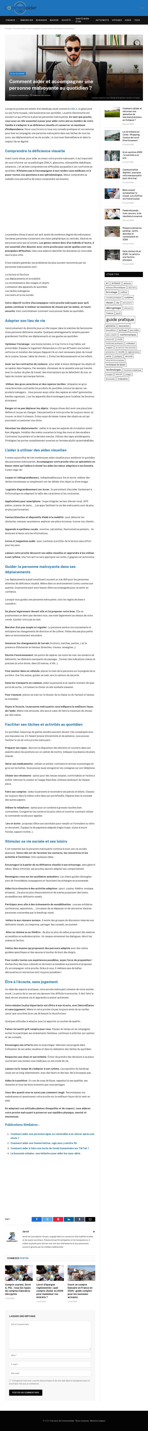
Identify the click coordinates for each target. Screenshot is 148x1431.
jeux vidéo (134, 330)
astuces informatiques (115, 287)
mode (119, 339)
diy (117, 302)
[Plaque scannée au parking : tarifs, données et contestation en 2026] (112, 231)
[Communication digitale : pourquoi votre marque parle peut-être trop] (112, 173)
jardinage (123, 330)
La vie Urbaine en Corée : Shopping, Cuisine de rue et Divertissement (131, 136)
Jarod (25, 1231)
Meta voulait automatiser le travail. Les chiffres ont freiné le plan (132, 194)
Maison (54, 20)
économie (110, 379)
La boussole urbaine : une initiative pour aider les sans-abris (45, 1153)
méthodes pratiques (114, 343)
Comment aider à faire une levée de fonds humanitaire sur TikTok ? (50, 1148)
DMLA (73, 108)
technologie (113, 369)
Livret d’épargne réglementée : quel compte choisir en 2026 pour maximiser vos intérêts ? (49, 1291)
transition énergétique (132, 370)
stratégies (118, 356)
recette (121, 352)
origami (109, 348)
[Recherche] (142, 8)
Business (41, 20)
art (107, 283)
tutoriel (119, 374)
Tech (137, 20)
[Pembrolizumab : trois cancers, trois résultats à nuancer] (112, 214)
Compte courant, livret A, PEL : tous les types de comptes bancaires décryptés (18, 1289)
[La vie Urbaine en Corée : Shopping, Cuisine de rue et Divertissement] (112, 135)
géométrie (110, 326)
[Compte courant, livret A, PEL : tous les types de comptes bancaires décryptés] (19, 1273)
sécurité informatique (115, 360)
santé (108, 356)
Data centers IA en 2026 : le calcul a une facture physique (132, 255)
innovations (111, 330)
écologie (128, 374)
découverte (127, 303)
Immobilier (26, 20)
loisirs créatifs (111, 335)
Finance (10, 20)
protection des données (126, 348)
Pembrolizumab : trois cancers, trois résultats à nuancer (132, 213)
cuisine (128, 297)
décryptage (113, 307)
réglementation (134, 352)
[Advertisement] (50, 206)
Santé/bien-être (83, 20)
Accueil (8, 28)
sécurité (129, 356)
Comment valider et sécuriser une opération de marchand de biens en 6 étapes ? (132, 114)
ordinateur (130, 343)
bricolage (111, 292)
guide (118, 313)
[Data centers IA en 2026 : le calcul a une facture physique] (112, 255)
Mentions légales (97, 1421)
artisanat (116, 283)
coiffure (123, 292)
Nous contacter (82, 1421)
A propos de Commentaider (62, 1421)
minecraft (110, 339)
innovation (124, 326)
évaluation (123, 379)
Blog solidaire (17, 74)
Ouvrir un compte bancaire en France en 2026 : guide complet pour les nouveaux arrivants (80, 1291)
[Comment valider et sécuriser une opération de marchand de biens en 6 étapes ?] (112, 112)
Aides (128, 20)
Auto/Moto (102, 20)
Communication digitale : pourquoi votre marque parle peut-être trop (132, 174)
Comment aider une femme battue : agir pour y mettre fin (44, 1143)
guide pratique (120, 319)
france (109, 313)
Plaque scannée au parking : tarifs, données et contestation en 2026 (132, 234)
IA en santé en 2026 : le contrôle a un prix (132, 155)
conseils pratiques (113, 298)
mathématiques (128, 334)
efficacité (128, 308)
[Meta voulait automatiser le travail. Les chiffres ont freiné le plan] (112, 193)
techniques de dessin (115, 365)
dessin (109, 302)
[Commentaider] (20, 8)
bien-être (132, 287)
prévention (110, 352)
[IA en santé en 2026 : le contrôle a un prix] (112, 155)
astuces (127, 283)
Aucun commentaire (20, 95)
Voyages (117, 20)
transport (109, 374)
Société (66, 20)
